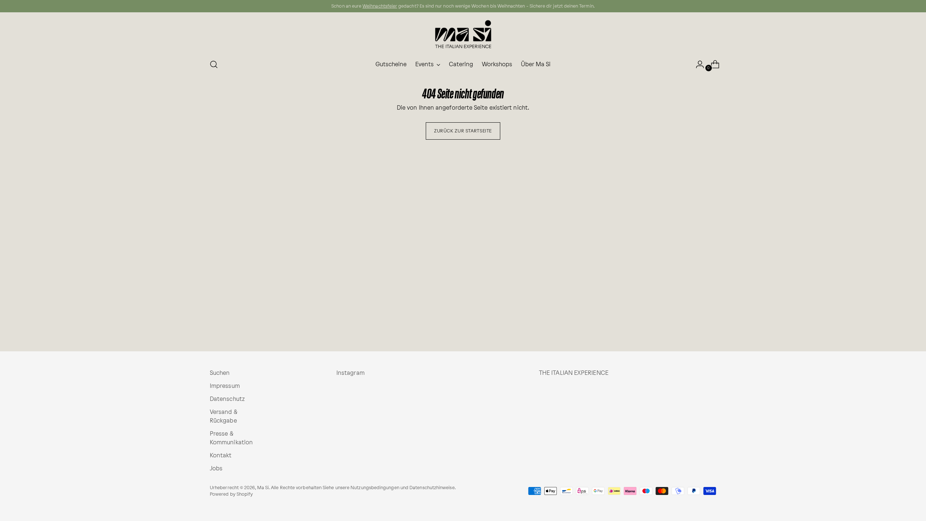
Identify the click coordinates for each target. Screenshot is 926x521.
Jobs (216, 468)
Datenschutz (227, 398)
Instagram (350, 372)
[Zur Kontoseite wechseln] (697, 64)
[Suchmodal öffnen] (214, 64)
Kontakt (221, 455)
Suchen (220, 372)
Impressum (225, 385)
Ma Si (263, 487)
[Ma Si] (463, 34)
